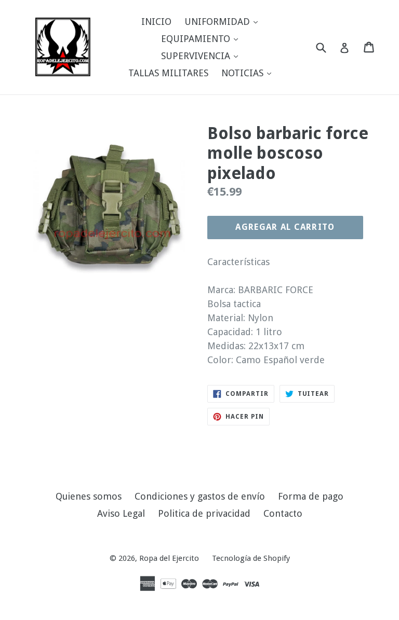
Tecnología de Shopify (251, 558)
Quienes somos (89, 496)
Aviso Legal (121, 513)
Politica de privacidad (204, 513)
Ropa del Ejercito (169, 558)
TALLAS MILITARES (168, 72)
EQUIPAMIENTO (202, 38)
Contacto (282, 513)
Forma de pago (310, 496)
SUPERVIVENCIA (202, 55)
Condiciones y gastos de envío (200, 496)
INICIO (156, 21)
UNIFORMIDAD (223, 21)
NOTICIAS (248, 72)
